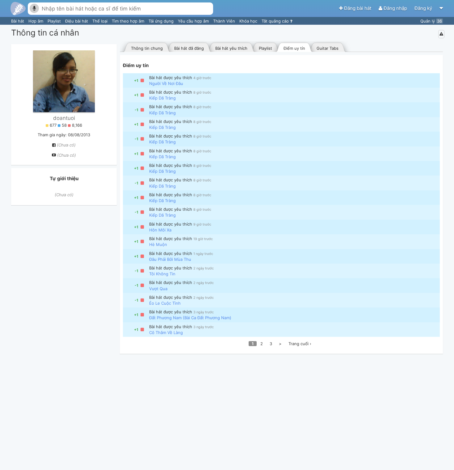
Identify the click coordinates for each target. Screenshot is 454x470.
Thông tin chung (147, 48)
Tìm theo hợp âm (128, 21)
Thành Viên (224, 21)
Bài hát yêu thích (231, 48)
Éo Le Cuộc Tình (165, 303)
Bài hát (18, 21)
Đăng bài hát (357, 8)
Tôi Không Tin (162, 273)
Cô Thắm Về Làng (166, 332)
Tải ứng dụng (162, 21)
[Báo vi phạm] (441, 34)
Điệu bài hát (77, 21)
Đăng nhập (395, 8)
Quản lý (431, 21)
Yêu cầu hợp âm (194, 21)
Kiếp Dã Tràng (162, 97)
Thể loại (100, 21)
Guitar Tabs (327, 48)
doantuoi (64, 118)
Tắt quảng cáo (276, 21)
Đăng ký (423, 8)
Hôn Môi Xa (160, 229)
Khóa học (249, 21)
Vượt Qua (158, 288)
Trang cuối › (299, 343)
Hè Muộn (158, 244)
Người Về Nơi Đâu (166, 83)
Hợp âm (36, 21)
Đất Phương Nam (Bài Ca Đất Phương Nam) (190, 317)
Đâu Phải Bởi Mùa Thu (170, 259)
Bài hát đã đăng (189, 48)
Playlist (55, 21)
